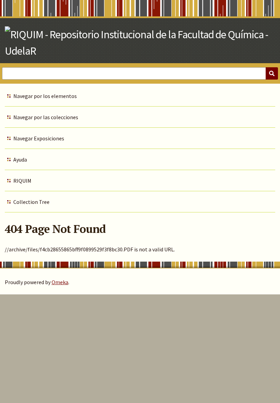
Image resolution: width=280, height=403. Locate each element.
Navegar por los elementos (45, 96)
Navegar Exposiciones (38, 138)
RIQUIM (22, 180)
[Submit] (272, 73)
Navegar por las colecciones (45, 117)
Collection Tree (31, 201)
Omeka (60, 282)
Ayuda (20, 159)
